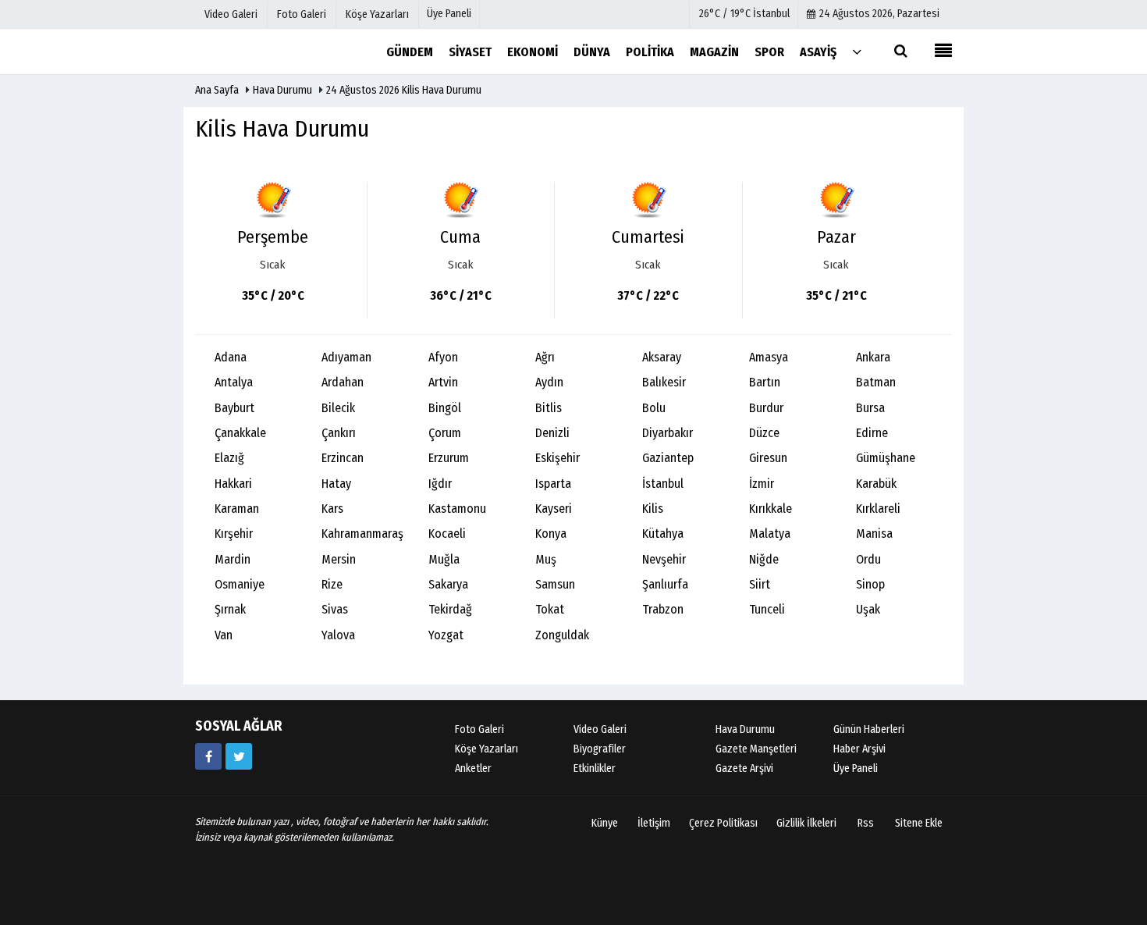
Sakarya (448, 584)
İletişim (653, 823)
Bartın (764, 382)
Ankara (873, 357)
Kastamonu (457, 508)
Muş (545, 559)
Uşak (868, 609)
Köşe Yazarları (486, 749)
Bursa (870, 407)
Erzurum (448, 457)
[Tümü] (856, 51)
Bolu (654, 407)
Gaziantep (668, 457)
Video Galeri (600, 729)
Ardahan (342, 382)
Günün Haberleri (868, 729)
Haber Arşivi (859, 749)
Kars (332, 508)
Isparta (553, 483)
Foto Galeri (479, 729)
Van (224, 635)
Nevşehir (664, 559)
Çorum (444, 432)
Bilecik (338, 407)
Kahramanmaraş (362, 533)
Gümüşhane (885, 457)
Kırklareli (878, 508)
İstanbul (663, 483)
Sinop (870, 584)
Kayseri (553, 508)
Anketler (473, 768)
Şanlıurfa (665, 584)
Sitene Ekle (919, 823)
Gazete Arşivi (744, 768)
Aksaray (661, 357)
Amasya (768, 357)
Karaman (237, 508)
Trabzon (663, 609)
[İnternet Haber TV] (273, 51)
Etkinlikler (595, 768)
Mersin (338, 559)
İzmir (761, 483)
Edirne (872, 432)
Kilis (652, 508)
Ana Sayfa (217, 90)
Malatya (769, 533)
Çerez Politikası (723, 823)
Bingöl (444, 407)
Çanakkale (240, 432)
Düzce (764, 432)
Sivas (334, 609)
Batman (876, 382)
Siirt (759, 584)
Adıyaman (346, 357)
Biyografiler (600, 749)
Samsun (555, 584)
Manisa (874, 533)
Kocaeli (447, 533)
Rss (866, 823)
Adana (231, 357)
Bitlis (548, 407)
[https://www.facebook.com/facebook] (208, 756)
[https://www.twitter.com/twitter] (238, 756)
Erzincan (342, 457)
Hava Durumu (283, 90)
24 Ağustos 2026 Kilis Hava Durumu (403, 90)
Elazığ (229, 457)
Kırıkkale (770, 508)
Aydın (549, 382)
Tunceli (767, 609)
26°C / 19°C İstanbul (744, 13)
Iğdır (440, 483)
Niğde (764, 559)
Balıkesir (664, 382)
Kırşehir (234, 533)
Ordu (868, 559)
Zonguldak (562, 635)
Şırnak (230, 609)
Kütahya (663, 533)
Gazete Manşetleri (756, 749)
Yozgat (445, 635)
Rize (332, 584)
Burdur (766, 407)
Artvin (443, 382)
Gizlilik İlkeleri (806, 823)
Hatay (336, 483)
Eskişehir (557, 457)
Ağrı (545, 357)
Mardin (232, 559)
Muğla (444, 559)
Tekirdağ (450, 609)
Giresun (768, 457)
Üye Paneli (449, 13)
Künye (604, 823)
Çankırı (338, 432)
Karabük (876, 483)
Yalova (338, 635)
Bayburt (234, 407)
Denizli (552, 432)
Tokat (549, 609)
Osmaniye (240, 584)
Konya (550, 533)
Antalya (234, 382)
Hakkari (233, 483)
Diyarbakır (667, 432)
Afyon (443, 357)
